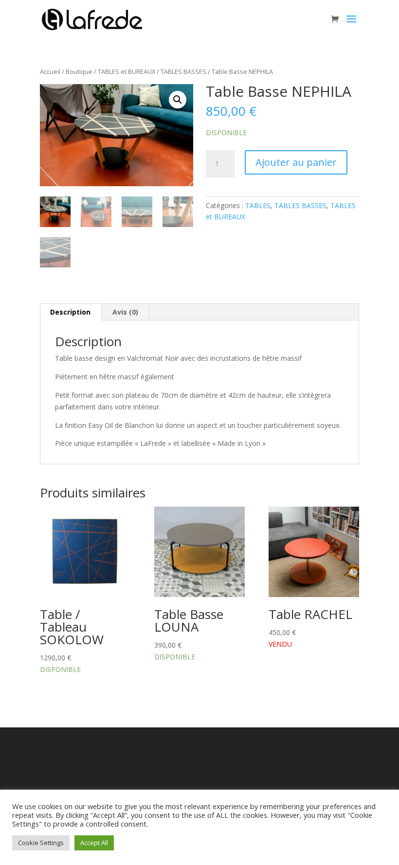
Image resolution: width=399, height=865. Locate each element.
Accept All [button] (94, 842)
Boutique (79, 71)
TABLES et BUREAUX (126, 71)
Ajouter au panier (296, 162)
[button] (177, 99)
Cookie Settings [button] (41, 842)
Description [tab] (70, 312)
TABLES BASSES (183, 71)
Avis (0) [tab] (125, 312)
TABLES (258, 205)
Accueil (50, 71)
